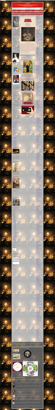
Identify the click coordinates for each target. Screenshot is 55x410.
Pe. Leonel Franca (38, 227)
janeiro (14, 241)
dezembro (15, 220)
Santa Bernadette (37, 278)
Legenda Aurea (37, 156)
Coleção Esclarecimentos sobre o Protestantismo (39, 62)
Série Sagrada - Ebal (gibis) (15, 126)
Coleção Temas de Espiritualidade (38, 73)
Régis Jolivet (37, 255)
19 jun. (15, 230)
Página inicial (28, 56)
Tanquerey (37, 330)
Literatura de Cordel (38, 159)
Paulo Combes (37, 210)
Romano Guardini (38, 262)
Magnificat (37, 163)
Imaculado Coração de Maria (39, 142)
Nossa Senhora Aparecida (38, 189)
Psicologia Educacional (38, 248)
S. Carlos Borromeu (38, 265)
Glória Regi (37, 129)
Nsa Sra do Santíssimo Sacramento (38, 201)
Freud (36, 124)
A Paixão (37, 16)
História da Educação (38, 133)
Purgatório (37, 249)
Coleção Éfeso (37, 61)
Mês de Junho (37, 172)
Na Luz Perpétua (37, 184)
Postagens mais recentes (24, 55)
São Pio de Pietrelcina (38, 321)
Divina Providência (38, 94)
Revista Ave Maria (14, 127)
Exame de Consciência (38, 110)
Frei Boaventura (37, 121)
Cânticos (37, 41)
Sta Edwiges (37, 326)
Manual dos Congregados (38, 164)
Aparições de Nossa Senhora (39, 26)
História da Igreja (38, 134)
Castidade (37, 48)
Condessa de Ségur (38, 79)
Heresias (37, 132)
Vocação (37, 339)
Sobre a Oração (37, 324)
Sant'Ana (37, 277)
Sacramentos (37, 272)
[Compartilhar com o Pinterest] (24, 53)
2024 (13, 210)
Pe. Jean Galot (37, 225)
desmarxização (37, 90)
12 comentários (27, 53)
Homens (37, 138)
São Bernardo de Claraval (38, 301)
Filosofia (37, 115)
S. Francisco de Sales (38, 266)
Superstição (37, 328)
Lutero (37, 161)
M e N (28, 10)
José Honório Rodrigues (38, 151)
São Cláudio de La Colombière (39, 304)
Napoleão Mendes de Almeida (39, 185)
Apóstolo (37, 28)
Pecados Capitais (37, 236)
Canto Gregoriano (38, 43)
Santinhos (37, 292)
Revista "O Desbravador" (15, 124)
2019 (13, 215)
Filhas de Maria (37, 114)
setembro (15, 223)
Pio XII (37, 242)
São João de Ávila (38, 312)
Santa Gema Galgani (38, 281)
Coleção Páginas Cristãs (38, 67)
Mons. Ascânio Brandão (38, 178)
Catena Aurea (14, 131)
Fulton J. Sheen (37, 125)
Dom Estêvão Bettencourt (38, 95)
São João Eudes (37, 313)
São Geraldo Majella (38, 309)
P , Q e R (31, 10)
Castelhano (37, 47)
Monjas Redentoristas (38, 176)
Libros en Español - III (15, 143)
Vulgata (13, 135)
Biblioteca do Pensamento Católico (38, 36)
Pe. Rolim (37, 235)
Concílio (37, 78)
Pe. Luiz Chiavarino (38, 229)
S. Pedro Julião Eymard (38, 268)
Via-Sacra (37, 334)
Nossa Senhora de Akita (38, 192)
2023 (13, 211)
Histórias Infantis (38, 136)
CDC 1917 (37, 51)
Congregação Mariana (38, 82)
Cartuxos (37, 46)
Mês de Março (37, 174)
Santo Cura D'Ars (38, 297)
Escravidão (37, 102)
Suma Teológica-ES (14, 133)
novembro (15, 221)
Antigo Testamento (38, 25)
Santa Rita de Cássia (38, 289)
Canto (36, 42)
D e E (22, 10)
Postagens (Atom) (24, 57)
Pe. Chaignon (37, 218)
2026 (13, 208)
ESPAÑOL (41, 10)
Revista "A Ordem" (14, 122)
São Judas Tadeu (37, 315)
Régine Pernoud (37, 254)
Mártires (37, 167)
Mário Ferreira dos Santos (38, 165)
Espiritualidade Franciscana (38, 107)
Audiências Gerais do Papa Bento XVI (16, 129)
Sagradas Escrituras (38, 275)
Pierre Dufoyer (37, 241)
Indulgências (37, 144)
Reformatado (37, 253)
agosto (14, 224)
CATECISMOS (16, 395)
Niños (36, 187)
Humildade (37, 140)
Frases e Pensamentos (38, 119)
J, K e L (26, 10)
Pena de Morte (37, 238)
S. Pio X (37, 269)
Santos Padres (37, 300)
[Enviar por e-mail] (22, 53)
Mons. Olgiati (37, 180)
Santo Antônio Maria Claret (38, 296)
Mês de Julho (37, 171)
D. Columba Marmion (38, 87)
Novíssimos (37, 199)
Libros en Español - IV (15, 144)
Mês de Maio (37, 173)
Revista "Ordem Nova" (15, 123)
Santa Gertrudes (37, 282)
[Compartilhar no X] (23, 53)
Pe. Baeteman (37, 215)
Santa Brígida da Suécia (38, 279)
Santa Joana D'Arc (38, 283)
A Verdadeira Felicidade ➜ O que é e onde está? (17, 388)
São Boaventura (37, 302)
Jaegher (37, 148)
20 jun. (15, 229)
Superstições (37, 329)
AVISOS (15, 10)
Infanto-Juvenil (37, 145)
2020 (13, 214)
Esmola (37, 103)
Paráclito (37, 208)
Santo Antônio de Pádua (38, 295)
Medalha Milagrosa (38, 168)
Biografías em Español (38, 37)
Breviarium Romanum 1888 (38, 39)
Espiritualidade (37, 106)
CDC (36, 50)
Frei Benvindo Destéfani (38, 120)
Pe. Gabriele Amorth (38, 221)
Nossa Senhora (37, 188)
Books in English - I (14, 140)
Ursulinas (37, 333)
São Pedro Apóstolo (38, 320)
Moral (37, 182)
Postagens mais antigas (32, 55)
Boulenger (37, 38)
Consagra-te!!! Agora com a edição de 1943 (17, 393)
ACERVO (17, 10)
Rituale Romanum (14, 138)
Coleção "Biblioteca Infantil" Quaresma (39, 54)
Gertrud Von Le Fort (38, 127)
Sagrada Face (37, 273)
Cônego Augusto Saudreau (38, 80)
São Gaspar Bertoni (38, 308)
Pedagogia (37, 237)
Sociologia (37, 325)
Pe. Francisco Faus (38, 220)
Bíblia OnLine (14, 130)
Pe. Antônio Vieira (38, 214)
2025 (13, 209)
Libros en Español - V (15, 145)
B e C (20, 10)
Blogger (30, 407)
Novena (37, 198)
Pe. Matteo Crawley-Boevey (39, 232)
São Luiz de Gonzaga (38, 317)
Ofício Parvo (37, 203)
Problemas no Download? (38, 245)
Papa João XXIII (37, 206)
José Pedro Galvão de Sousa (39, 152)
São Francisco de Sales (38, 307)
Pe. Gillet (37, 223)
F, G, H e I (24, 10)
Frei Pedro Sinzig (38, 123)
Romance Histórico (38, 260)
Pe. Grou (37, 224)
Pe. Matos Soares (38, 231)
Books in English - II (15, 141)
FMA (36, 116)
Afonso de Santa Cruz (38, 22)
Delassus (37, 89)
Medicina (37, 169)
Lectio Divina (37, 155)
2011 (13, 244)
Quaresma (37, 250)
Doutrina (37, 97)
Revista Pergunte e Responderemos (38, 258)
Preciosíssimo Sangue (38, 244)
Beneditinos (37, 32)
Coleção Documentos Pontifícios (38, 60)
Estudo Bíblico (37, 108)
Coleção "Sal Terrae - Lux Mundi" (38, 56)
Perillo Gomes (37, 240)
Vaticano (13, 134)
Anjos (36, 24)
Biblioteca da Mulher (38, 34)
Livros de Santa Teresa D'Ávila (18, 390)
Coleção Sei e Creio (38, 71)
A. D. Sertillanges (38, 17)
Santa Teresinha (37, 291)
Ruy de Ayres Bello (38, 264)
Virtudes (37, 337)
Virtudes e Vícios (38, 338)
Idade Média (37, 141)
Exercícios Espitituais (17, 385)
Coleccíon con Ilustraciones (38, 75)
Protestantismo (37, 246)
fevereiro (15, 240)
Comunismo (37, 77)
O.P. (36, 202)
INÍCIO (13, 10)
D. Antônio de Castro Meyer (39, 86)
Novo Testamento (38, 200)
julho (14, 225)
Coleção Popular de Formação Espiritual (39, 70)
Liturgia (37, 160)
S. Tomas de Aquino (38, 270)
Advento (37, 21)
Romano (37, 261)
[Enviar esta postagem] (21, 53)
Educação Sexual (37, 98)
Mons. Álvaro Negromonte (38, 177)
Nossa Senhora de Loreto (38, 194)
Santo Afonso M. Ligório (38, 293)
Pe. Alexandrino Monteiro (38, 212)
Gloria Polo (37, 128)
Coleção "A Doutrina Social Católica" (38, 52)
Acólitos (37, 20)
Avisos (37, 31)
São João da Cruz (38, 311)
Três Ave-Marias (37, 332)
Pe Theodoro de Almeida (38, 211)
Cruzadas (37, 85)
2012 (13, 243)
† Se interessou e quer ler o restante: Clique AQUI (25, 52)
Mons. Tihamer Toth (38, 181)
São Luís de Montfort (38, 316)
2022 (13, 212)
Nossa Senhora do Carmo (38, 196)
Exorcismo (37, 112)
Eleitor (37, 99)
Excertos (37, 111)
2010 (13, 245)
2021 (13, 213)
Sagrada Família (37, 274)
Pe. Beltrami (37, 216)
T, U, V (34, 10)
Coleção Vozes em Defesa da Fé (39, 74)
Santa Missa (37, 288)
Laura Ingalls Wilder (38, 154)
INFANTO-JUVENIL (37, 10)
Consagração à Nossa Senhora (39, 83)
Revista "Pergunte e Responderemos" (14, 125)
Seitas (36, 322)
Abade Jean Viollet (38, 18)
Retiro (37, 257)
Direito (37, 93)
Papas (36, 207)
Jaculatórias (37, 147)
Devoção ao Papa (37, 91)
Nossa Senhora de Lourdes (38, 195)
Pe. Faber (37, 219)
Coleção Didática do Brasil (38, 59)
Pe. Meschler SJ (37, 233)
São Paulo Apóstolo (38, 319)
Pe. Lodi (37, 228)
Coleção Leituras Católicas (38, 65)
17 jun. (15, 231)
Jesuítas (37, 149)
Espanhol (37, 104)
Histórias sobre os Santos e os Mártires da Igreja (26, 17)
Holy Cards (37, 137)
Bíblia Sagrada (37, 33)
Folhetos (37, 117)
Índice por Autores (38, 143)
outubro (14, 222)
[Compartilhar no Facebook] (24, 53)
